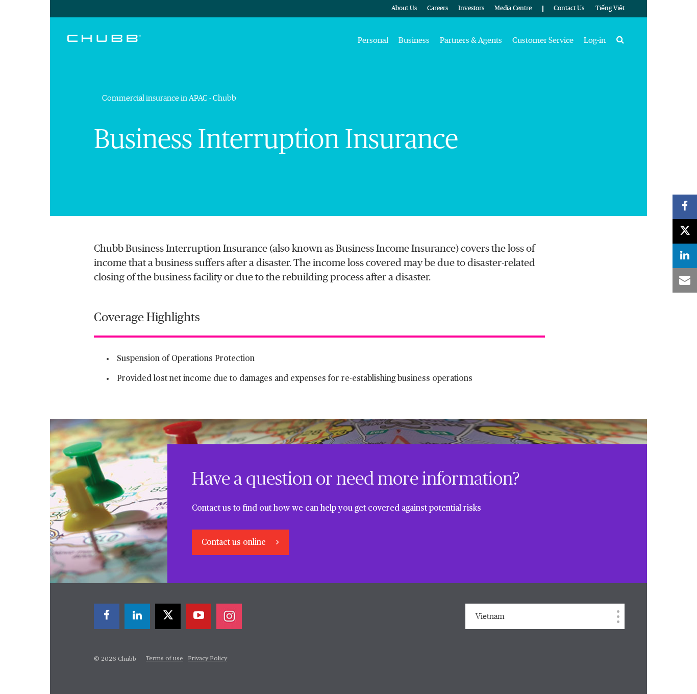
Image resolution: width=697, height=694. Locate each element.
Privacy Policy (207, 659)
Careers (437, 8)
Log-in (595, 40)
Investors (471, 8)
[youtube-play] (198, 616)
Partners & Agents (471, 40)
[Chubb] (104, 38)
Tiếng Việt (610, 8)
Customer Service (543, 40)
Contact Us (569, 8)
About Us (404, 8)
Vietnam (490, 616)
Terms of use (164, 659)
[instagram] (229, 616)
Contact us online (235, 543)
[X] (168, 616)
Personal (373, 40)
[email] (685, 280)
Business (414, 40)
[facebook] (106, 616)
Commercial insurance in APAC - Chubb (169, 98)
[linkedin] (137, 616)
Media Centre (513, 8)
